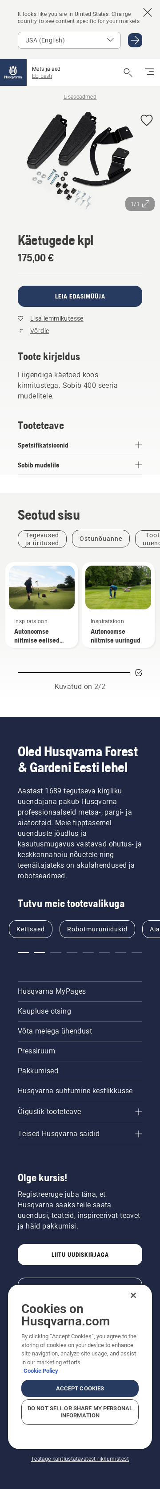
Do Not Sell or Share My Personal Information (80, 1412)
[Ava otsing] (128, 72)
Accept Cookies (80, 1388)
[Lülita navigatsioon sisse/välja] (149, 72)
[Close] (133, 1295)
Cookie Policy (41, 1370)
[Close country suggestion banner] (147, 12)
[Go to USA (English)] (135, 40)
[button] (146, 121)
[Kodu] (13, 72)
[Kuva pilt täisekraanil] (80, 161)
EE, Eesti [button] (42, 76)
